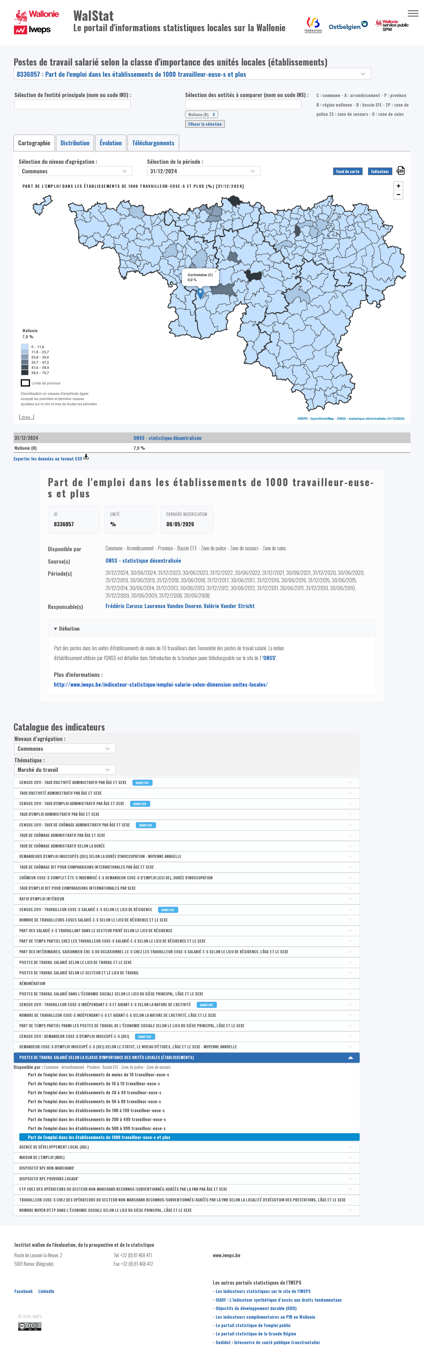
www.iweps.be (226, 1255)
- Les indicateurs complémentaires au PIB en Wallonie (264, 1317)
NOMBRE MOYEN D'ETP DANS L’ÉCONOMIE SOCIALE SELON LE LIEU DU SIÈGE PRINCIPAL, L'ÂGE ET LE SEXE (105, 1210)
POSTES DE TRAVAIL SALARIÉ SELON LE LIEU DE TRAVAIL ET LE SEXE (75, 962)
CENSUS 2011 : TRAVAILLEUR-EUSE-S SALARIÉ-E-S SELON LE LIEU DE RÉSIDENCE (97, 909)
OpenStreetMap (322, 418)
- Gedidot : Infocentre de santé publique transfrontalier (266, 1342)
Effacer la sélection (205, 124)
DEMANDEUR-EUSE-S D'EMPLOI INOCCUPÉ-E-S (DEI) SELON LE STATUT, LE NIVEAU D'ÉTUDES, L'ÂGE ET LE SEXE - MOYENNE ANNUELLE (128, 1046)
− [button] (398, 194)
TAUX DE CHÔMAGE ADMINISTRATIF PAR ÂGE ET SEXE (62, 835)
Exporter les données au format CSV (48, 458)
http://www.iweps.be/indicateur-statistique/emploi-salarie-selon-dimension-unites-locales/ (161, 684)
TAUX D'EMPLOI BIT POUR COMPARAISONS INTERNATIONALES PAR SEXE (77, 888)
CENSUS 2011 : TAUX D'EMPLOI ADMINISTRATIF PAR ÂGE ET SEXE (83, 803)
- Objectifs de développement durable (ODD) (255, 1308)
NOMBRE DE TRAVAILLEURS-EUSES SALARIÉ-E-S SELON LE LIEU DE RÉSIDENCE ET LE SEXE (93, 920)
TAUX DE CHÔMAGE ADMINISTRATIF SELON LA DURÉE (62, 846)
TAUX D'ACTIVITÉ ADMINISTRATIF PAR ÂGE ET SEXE (60, 793)
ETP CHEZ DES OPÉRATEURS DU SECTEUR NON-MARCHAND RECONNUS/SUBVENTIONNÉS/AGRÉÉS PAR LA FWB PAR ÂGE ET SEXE (123, 1189)
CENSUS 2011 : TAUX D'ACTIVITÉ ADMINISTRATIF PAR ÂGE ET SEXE (84, 782)
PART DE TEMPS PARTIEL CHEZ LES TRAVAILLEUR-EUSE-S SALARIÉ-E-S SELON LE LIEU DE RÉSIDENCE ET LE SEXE (112, 941)
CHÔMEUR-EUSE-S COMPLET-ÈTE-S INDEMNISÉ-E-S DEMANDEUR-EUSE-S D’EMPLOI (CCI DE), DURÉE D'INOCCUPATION (116, 877)
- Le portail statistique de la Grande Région (254, 1333)
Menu (413, 13)
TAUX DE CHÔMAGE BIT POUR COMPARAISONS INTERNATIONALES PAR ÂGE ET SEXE (86, 867)
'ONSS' (269, 658)
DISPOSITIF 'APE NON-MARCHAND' (46, 1168)
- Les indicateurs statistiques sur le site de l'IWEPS (262, 1291)
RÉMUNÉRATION (32, 983)
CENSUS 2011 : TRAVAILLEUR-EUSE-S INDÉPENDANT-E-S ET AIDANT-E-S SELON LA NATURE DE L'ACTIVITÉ (116, 1004)
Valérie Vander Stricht (229, 606)
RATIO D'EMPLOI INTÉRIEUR (41, 899)
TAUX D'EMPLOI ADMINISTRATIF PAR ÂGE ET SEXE (59, 814)
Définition (69, 628)
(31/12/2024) (396, 418)
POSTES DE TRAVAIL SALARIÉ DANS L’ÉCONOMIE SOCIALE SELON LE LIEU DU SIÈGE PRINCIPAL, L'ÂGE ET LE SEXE (111, 994)
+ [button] (398, 186)
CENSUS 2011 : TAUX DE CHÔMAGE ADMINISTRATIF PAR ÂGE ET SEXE (86, 825)
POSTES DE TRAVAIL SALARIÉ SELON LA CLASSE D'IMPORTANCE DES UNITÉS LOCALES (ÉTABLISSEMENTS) (106, 1057)
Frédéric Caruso (124, 606)
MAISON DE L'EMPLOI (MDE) (42, 1157)
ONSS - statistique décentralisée (361, 418)
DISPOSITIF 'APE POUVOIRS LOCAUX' (48, 1178)
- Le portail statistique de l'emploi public (252, 1325)
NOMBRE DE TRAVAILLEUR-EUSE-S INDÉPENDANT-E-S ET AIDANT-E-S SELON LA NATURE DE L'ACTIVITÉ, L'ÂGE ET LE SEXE (117, 1015)
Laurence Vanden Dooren (173, 606)
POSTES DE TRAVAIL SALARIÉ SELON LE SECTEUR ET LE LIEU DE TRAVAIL (79, 973)
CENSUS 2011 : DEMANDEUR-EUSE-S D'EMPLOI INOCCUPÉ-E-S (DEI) (85, 1036)
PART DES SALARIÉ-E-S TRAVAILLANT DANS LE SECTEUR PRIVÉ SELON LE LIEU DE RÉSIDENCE (95, 930)
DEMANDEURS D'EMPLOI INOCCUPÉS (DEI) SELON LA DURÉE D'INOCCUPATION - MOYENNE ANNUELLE (100, 856)
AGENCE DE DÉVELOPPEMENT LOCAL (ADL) (54, 1147)
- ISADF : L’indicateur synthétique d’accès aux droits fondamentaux (277, 1299)
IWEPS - (304, 418)
